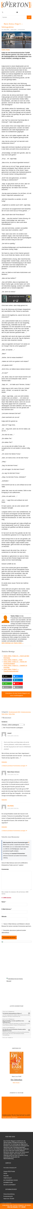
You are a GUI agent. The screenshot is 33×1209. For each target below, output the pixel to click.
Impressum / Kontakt (9, 1198)
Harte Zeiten (5, 714)
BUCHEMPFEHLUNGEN (11, 1180)
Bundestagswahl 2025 (14, 712)
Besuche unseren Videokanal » (10, 1117)
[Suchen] (29, 17)
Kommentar (5, 869)
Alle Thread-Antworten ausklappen (13, 727)
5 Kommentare (21, 29)
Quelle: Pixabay (6, 49)
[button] (7, 676)
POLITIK (6, 1175)
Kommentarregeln (8, 1196)
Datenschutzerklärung (9, 1194)
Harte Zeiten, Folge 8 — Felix (13, 660)
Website (4, 916)
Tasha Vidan (13, 29)
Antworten (4, 762)
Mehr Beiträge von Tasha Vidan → (13, 643)
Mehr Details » (16, 1082)
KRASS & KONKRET (10, 1184)
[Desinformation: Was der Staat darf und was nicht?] (16, 1105)
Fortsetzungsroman (26, 712)
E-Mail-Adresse (7, 909)
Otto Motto (10, 806)
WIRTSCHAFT (8, 1178)
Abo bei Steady (12, 1207)
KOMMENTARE (8, 1182)
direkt (23, 1207)
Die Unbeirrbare (16, 1079)
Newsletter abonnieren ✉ (10, 1167)
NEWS (5, 1173)
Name (4, 902)
